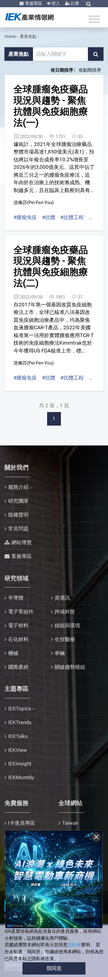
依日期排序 (62, 70)
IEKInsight (20, 764)
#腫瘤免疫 (25, 217)
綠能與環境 (67, 625)
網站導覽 (21, 542)
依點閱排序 (90, 70)
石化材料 (18, 639)
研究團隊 (18, 501)
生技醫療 (65, 639)
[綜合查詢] (88, 4)
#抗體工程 (72, 217)
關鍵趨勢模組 (70, 667)
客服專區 (33, 3)
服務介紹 (18, 487)
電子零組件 (21, 612)
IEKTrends (20, 722)
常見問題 (18, 529)
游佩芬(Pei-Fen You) (34, 202)
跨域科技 (65, 612)
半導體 (15, 598)
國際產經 (18, 667)
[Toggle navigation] (94, 19)
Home (10, 36)
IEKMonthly (21, 777)
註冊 (74, 3)
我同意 (54, 968)
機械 (13, 653)
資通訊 (62, 598)
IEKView (17, 750)
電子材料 (18, 625)
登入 (55, 3)
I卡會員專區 (21, 823)
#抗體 (48, 217)
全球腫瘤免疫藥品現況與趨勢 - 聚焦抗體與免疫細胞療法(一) (51, 106)
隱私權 (74, 945)
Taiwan (70, 823)
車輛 (60, 653)
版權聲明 (18, 515)
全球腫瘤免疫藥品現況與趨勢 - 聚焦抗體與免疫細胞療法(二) (51, 266)
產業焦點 (28, 36)
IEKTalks (18, 736)
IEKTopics (19, 709)
